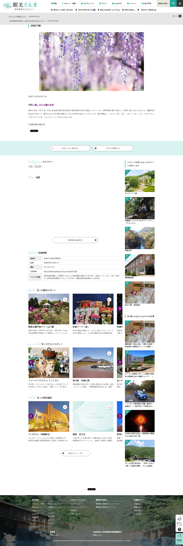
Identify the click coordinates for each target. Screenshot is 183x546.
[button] (30, 308)
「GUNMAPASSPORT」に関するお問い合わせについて (26, 21)
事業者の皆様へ (163, 3)
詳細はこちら (54, 535)
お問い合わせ (75, 514)
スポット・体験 (38, 504)
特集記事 (35, 517)
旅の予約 (51, 516)
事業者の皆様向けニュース (106, 507)
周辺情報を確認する (75, 240)
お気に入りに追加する (70, 148)
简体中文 (137, 510)
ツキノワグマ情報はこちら (17, 16)
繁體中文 (137, 507)
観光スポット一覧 (75, 453)
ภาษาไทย (137, 514)
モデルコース (37, 507)
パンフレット (53, 523)
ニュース (51, 520)
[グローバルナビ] (180, 3)
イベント (35, 520)
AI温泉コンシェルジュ (55, 508)
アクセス (51, 513)
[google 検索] (173, 3)
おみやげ (35, 514)
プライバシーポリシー (78, 507)
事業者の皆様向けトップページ (107, 504)
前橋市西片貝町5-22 (37, 124)
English (137, 504)
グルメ (34, 510)
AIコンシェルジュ (55, 504)
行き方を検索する (113, 148)
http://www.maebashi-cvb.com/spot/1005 (60, 271)
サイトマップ (75, 504)
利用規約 (73, 510)
